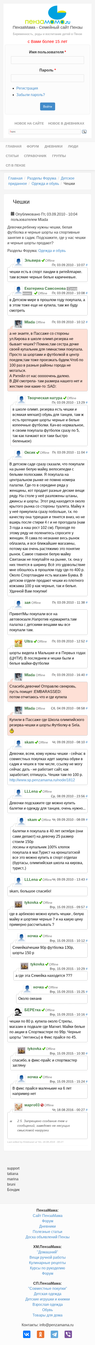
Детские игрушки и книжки (47, 1299)
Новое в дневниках (66, 123)
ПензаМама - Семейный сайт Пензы (48, 27)
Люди (73, 146)
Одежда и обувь (45, 184)
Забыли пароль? (30, 95)
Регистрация (27, 88)
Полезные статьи (47, 1232)
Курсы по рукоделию (47, 1268)
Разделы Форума (41, 178)
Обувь (47, 1310)
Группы (59, 156)
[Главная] (47, 14)
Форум (33, 146)
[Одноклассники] (40, 1334)
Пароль (47, 70)
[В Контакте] (26, 1334)
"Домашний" (47, 1252)
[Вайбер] (68, 1334)
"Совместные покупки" (47, 1288)
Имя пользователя (47, 52)
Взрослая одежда (48, 1304)
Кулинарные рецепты (47, 1263)
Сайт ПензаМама (47, 1216)
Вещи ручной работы (48, 1257)
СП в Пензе (15, 165)
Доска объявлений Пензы (48, 1237)
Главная (13, 146)
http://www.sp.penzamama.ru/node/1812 (42, 780)
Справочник (35, 156)
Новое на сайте (29, 123)
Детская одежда (47, 1294)
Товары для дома (47, 1315)
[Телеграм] (54, 1334)
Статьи (12, 156)
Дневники (53, 146)
